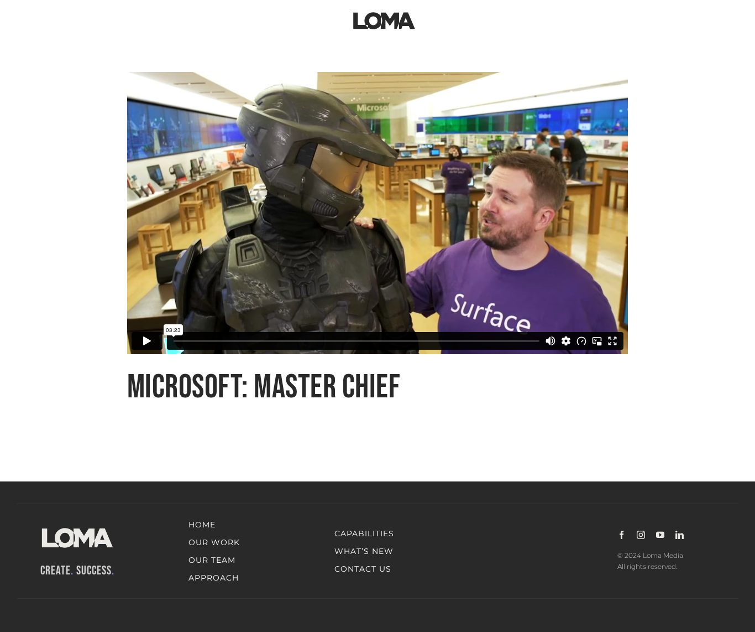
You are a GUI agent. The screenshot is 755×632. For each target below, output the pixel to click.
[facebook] (621, 535)
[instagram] (641, 535)
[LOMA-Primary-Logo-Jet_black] (384, 12)
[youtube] (660, 535)
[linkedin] (679, 535)
